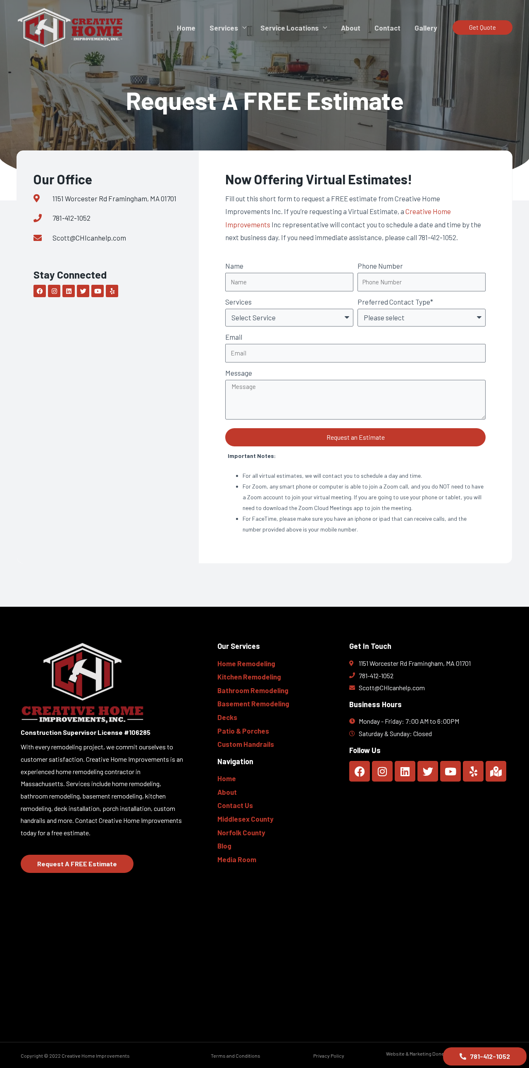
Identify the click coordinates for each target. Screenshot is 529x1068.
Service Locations (289, 28)
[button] (482, 27)
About (350, 28)
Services (224, 28)
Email (233, 337)
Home (186, 28)
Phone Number (380, 266)
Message (238, 373)
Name (234, 266)
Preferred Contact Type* (395, 302)
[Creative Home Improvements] (72, 26)
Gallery (426, 28)
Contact (387, 28)
